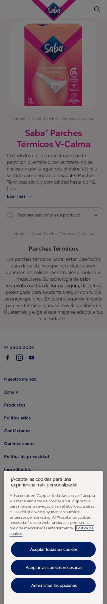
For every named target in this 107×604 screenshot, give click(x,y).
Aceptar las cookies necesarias (54, 567)
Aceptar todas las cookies (54, 549)
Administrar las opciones (54, 585)
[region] (53, 537)
